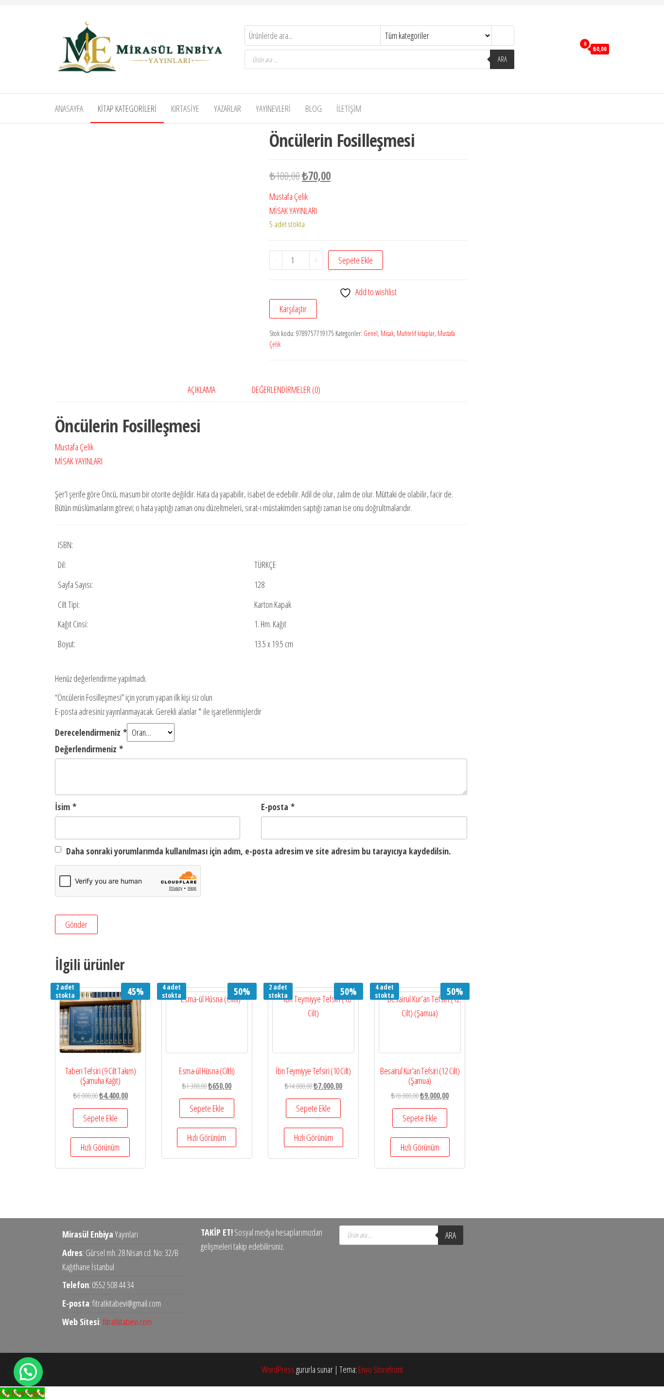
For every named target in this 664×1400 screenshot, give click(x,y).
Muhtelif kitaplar (416, 333)
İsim (65, 807)
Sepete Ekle (355, 260)
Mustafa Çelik (288, 196)
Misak (387, 333)
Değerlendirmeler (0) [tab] (286, 389)
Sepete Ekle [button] (100, 1118)
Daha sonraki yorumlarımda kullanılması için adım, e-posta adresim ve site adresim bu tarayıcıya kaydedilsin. (258, 851)
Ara (502, 59)
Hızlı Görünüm (100, 1147)
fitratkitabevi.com (127, 1322)
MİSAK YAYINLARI (293, 210)
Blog (313, 108)
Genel (371, 333)
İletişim (348, 108)
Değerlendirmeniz (89, 749)
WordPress (278, 1369)
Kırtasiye (185, 108)
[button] (28, 1371)
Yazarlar (227, 108)
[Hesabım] (564, 48)
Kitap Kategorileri (127, 108)
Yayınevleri (273, 108)
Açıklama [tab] (201, 389)
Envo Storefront (380, 1369)
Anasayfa (69, 108)
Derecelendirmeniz (91, 732)
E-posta (278, 807)
